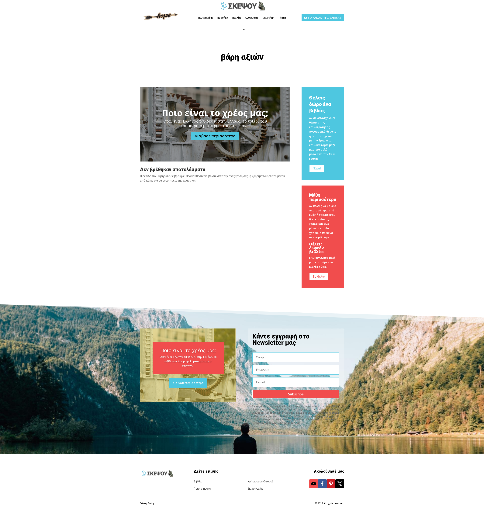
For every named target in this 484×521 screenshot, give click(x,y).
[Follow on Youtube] (313, 483)
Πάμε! (317, 168)
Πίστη (282, 17)
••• (240, 29)
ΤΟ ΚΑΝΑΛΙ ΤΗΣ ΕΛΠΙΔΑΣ (324, 17)
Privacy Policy (147, 503)
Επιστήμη (268, 17)
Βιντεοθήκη (205, 17)
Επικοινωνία (255, 488)
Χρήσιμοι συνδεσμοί (260, 481)
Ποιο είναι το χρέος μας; (215, 113)
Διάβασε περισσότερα (215, 135)
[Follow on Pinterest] (331, 483)
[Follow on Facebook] (322, 483)
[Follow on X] (339, 483)
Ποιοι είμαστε (202, 488)
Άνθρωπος (251, 17)
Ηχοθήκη (222, 17)
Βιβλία (236, 17)
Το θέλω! (319, 276)
